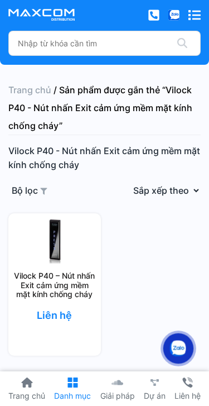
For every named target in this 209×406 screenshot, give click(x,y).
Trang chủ (29, 89)
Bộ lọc (26, 190)
